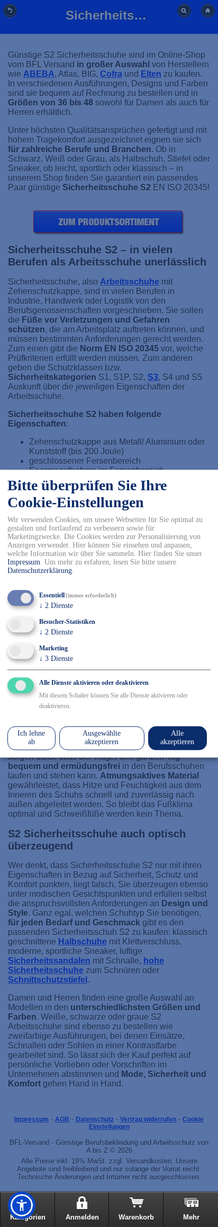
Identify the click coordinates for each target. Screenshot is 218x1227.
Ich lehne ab (31, 738)
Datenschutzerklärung (39, 571)
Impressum (23, 563)
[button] (22, 1205)
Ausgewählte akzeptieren (102, 738)
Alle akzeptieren (177, 738)
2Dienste (56, 606)
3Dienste (56, 659)
